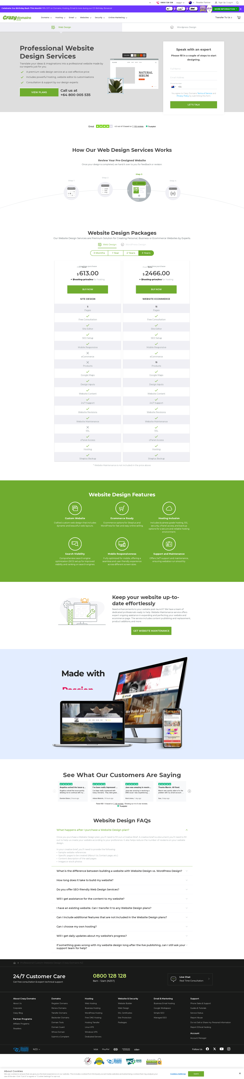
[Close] (240, 1073)
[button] (173, 87)
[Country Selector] (190, 2)
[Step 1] (71, 191)
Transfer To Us (222, 17)
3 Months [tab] (99, 253)
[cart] (238, 17)
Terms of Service (204, 93)
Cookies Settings (178, 1074)
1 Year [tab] (115, 253)
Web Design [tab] (110, 244)
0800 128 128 (167, 2)
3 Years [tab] (146, 253)
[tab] (133, 244)
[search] (237, 2)
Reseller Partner (203, 2)
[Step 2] (105, 188)
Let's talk (194, 105)
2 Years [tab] (131, 253)
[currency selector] (149, 2)
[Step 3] (139, 188)
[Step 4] (173, 191)
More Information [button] (225, 9)
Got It (196, 1074)
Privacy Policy (183, 96)
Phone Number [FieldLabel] (176, 83)
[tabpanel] (122, 357)
